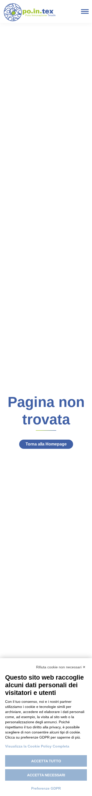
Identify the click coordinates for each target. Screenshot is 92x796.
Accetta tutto (46, 761)
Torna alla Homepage (46, 444)
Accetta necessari (46, 775)
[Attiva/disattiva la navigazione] (85, 12)
